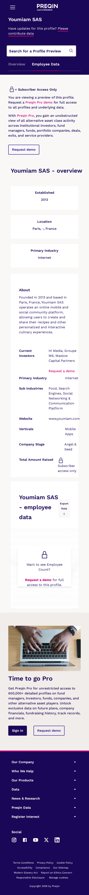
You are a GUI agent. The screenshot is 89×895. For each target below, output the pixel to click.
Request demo (24, 150)
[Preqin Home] (47, 7)
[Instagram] (14, 839)
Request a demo (62, 371)
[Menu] (12, 7)
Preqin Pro (25, 116)
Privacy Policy (45, 862)
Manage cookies (58, 877)
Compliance (43, 867)
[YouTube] (35, 839)
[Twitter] (46, 839)
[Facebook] (24, 839)
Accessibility (24, 867)
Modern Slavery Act (26, 872)
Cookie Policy (65, 862)
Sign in (17, 731)
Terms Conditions (23, 862)
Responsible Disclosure (30, 877)
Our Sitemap (61, 867)
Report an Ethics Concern (56, 872)
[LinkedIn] (57, 839)
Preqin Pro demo (39, 102)
